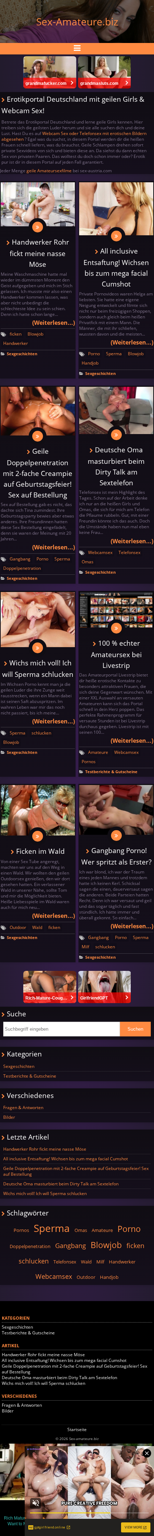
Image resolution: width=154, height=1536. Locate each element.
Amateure (98, 752)
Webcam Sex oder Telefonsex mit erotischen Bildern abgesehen (73, 136)
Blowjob (35, 334)
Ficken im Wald (40, 851)
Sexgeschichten (22, 353)
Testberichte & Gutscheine (111, 771)
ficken (15, 334)
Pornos (89, 762)
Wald (37, 927)
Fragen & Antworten (23, 1107)
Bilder (9, 1117)
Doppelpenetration (22, 568)
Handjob (90, 363)
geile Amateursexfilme (49, 171)
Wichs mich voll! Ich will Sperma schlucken (45, 1193)
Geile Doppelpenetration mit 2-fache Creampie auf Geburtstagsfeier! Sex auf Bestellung (37, 473)
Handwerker (15, 343)
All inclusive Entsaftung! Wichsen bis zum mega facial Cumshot (65, 1159)
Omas (87, 562)
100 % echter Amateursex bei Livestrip (116, 654)
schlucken (41, 733)
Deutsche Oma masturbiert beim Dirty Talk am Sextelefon (61, 1184)
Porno (94, 354)
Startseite (77, 1429)
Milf (85, 947)
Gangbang (20, 559)
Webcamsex (100, 552)
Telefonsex (129, 552)
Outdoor (18, 927)
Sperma (114, 354)
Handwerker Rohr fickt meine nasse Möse (39, 253)
